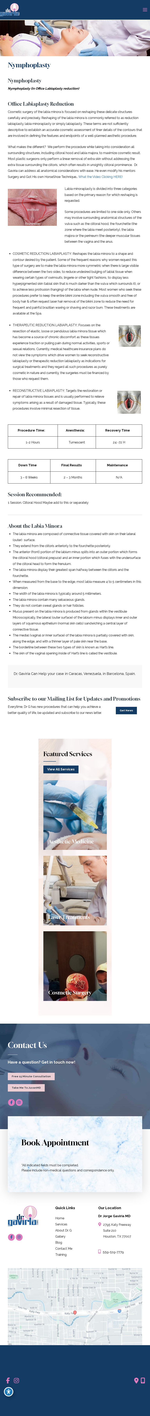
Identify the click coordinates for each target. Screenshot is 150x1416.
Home (59, 1218)
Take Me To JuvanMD (26, 1087)
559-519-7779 (113, 1252)
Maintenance (117, 465)
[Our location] (143, 1380)
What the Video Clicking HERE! (100, 177)
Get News (126, 710)
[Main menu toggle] (145, 10)
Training (61, 1254)
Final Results (71, 465)
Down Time (27, 465)
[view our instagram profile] (19, 1102)
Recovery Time (117, 430)
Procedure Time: (31, 430)
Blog (58, 1242)
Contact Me (63, 1248)
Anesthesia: (75, 430)
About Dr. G (63, 1230)
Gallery (60, 1236)
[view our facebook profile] (11, 1102)
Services (61, 1224)
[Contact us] (136, 1380)
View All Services (61, 769)
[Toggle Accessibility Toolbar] (8, 1391)
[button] (126, 710)
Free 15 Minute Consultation (31, 1076)
